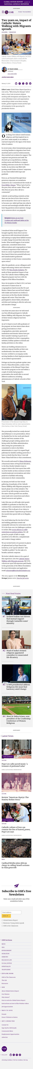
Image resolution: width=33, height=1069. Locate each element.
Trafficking (6, 969)
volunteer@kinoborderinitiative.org (18, 570)
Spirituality (6, 966)
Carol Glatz (5, 769)
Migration (12, 32)
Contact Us (5, 1025)
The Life (4, 980)
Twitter (14, 1055)
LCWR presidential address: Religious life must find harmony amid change (18, 687)
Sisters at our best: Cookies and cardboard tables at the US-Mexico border (17, 220)
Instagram (20, 1055)
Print (30, 83)
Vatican (4, 760)
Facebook (17, 1055)
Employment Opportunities (10, 1034)
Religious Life (7, 960)
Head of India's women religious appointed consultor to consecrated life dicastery (17, 654)
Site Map (26, 1060)
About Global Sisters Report (10, 991)
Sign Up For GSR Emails (9, 1028)
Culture (4, 793)
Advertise (5, 1037)
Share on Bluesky (16, 83)
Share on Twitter (23, 83)
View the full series (23, 578)
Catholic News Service (15, 769)
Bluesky (11, 1055)
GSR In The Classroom (9, 977)
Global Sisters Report (4, 1049)
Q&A (3, 947)
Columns (4, 32)
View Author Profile (12, 73)
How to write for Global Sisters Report (13, 1000)
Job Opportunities (7, 1006)
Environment (6, 950)
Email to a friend (27, 83)
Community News (7, 1031)
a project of (17, 3)
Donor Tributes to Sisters (10, 1017)
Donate (20, 11)
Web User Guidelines (18, 1060)
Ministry (5, 957)
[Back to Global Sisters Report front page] (9, 12)
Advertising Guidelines (7, 1060)
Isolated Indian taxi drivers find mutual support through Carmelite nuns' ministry (18, 619)
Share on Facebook (20, 83)
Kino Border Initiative (17, 270)
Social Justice (7, 963)
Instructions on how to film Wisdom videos (15, 1003)
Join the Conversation (7, 77)
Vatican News (8, 756)
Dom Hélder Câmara (8, 185)
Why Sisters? (6, 997)
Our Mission (5, 994)
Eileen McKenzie (25, 461)
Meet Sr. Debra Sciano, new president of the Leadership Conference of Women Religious (19, 719)
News (3, 859)
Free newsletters (27, 11)
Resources (5, 983)
